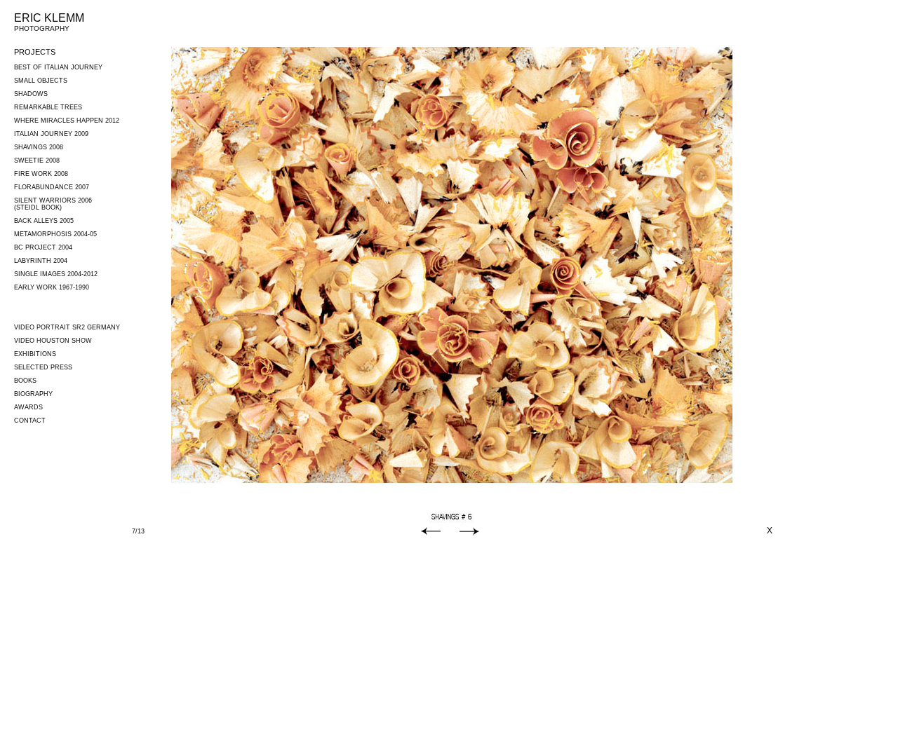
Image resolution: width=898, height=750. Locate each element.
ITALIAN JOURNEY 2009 (51, 133)
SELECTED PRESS (43, 367)
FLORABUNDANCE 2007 (51, 187)
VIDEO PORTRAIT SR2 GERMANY (67, 327)
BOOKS (25, 380)
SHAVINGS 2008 (38, 147)
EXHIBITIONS (35, 353)
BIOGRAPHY (33, 393)
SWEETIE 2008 (37, 160)
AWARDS (28, 407)
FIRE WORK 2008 (41, 173)
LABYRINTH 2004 (40, 260)
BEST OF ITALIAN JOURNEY (58, 67)
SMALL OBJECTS (40, 80)
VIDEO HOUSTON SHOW (53, 340)
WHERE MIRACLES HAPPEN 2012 (66, 120)
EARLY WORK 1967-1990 (51, 287)
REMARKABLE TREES (48, 107)
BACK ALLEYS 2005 (44, 220)
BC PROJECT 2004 (43, 247)
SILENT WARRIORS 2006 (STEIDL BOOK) (53, 204)
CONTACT (30, 420)
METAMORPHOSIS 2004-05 (55, 234)
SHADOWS (31, 93)
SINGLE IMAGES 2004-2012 (56, 274)
